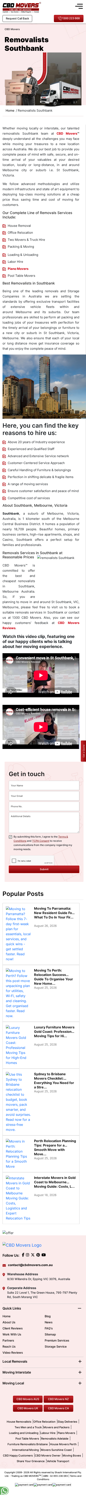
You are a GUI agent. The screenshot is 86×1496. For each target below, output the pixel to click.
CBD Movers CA (58, 1408)
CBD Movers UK (27, 1408)
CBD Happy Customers (18, 1455)
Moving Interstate (17, 1372)
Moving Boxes (72, 1455)
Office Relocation (44, 1421)
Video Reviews (13, 1352)
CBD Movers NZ (58, 1399)
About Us (9, 1322)
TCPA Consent (40, 840)
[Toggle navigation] (79, 6)
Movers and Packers (56, 1427)
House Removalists (19, 1421)
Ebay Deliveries (67, 1421)
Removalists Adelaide (54, 1438)
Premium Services (57, 1340)
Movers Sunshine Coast (56, 1449)
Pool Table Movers (27, 1438)
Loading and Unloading (23, 1433)
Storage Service (56, 1346)
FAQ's (49, 1328)
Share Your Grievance (31, 1461)
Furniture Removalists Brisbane (28, 1444)
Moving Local (13, 1383)
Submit (44, 869)
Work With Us (12, 1334)
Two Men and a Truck (28, 1427)
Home (6, 1316)
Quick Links (12, 1308)
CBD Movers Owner (48, 1455)
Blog (48, 1316)
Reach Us (9, 1346)
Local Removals (15, 1361)
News (49, 1322)
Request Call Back (17, 18)
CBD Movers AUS (27, 1399)
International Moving (25, 1449)
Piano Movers (18, 269)
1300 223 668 (71, 18)
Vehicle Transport (58, 1461)
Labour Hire (48, 1433)
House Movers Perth (63, 1444)
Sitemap (50, 1334)
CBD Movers (67, 133)
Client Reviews (13, 1328)
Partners (8, 1340)
